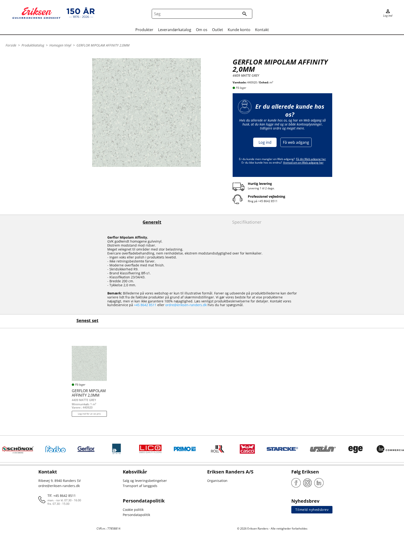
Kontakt (262, 29)
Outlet (217, 29)
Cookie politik (133, 509)
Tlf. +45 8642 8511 (61, 495)
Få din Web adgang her (311, 159)
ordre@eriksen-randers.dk (186, 305)
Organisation (217, 480)
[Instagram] (307, 482)
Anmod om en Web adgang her (303, 163)
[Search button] (244, 14)
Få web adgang (296, 142)
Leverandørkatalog (174, 29)
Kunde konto (239, 29)
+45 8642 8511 (268, 201)
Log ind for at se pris (89, 413)
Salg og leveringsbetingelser (145, 480)
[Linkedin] (319, 482)
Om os (201, 29)
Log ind (265, 142)
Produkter (144, 29)
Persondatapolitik (136, 514)
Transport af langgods (140, 486)
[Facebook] (296, 482)
